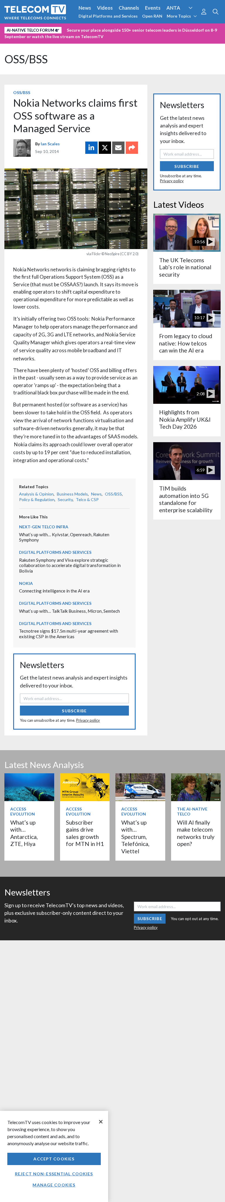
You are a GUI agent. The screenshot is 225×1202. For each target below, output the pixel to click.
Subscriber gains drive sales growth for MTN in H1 (85, 833)
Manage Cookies (54, 1184)
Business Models (72, 493)
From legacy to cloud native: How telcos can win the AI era (185, 343)
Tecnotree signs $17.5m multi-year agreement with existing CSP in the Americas (68, 633)
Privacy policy (88, 720)
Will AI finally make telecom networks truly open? (195, 833)
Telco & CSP (87, 499)
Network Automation (70, 29)
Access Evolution (24, 29)
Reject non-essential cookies (54, 1173)
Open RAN (152, 15)
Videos (105, 8)
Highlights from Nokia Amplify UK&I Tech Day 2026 (185, 419)
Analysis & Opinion (36, 493)
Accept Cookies (53, 1158)
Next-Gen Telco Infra (43, 526)
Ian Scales (50, 143)
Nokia (26, 583)
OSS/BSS (26, 59)
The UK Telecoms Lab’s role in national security (185, 267)
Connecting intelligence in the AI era (54, 590)
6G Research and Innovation (129, 29)
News (85, 8)
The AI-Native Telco (192, 811)
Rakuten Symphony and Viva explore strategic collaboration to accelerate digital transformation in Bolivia (70, 565)
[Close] (100, 1121)
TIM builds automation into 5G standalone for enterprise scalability (185, 499)
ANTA (173, 8)
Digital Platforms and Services (108, 15)
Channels (129, 8)
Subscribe (74, 710)
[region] (54, 1156)
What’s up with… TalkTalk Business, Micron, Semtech (69, 611)
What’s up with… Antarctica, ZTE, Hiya (24, 833)
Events (153, 8)
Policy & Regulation (36, 499)
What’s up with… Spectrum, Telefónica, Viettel (135, 836)
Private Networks (183, 29)
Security (15, 39)
